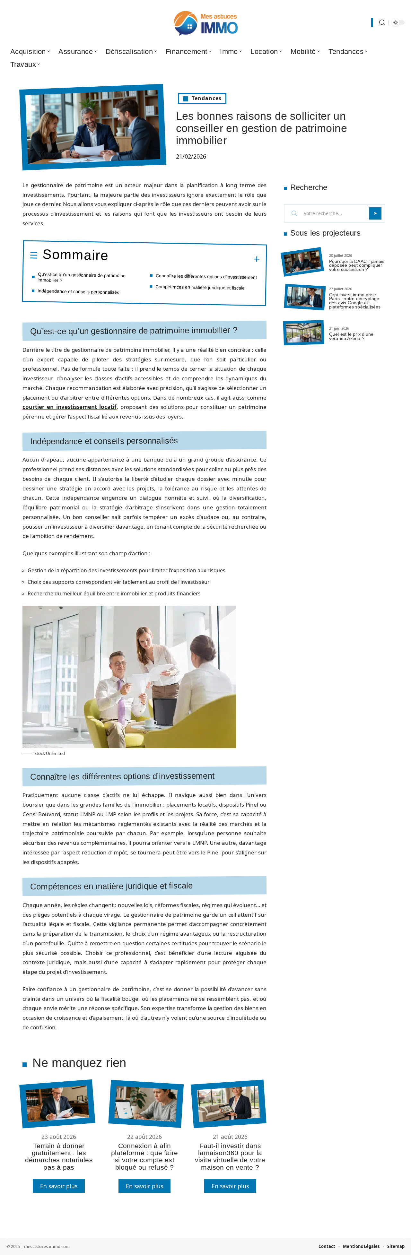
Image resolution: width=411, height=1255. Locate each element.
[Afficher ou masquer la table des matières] (184, 258)
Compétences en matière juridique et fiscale (200, 287)
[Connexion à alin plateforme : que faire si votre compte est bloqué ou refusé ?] (146, 1104)
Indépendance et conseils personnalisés (78, 291)
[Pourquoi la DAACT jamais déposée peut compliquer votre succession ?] (302, 262)
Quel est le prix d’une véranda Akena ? (351, 336)
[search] (382, 23)
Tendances (207, 98)
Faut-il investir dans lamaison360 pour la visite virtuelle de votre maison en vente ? (230, 1156)
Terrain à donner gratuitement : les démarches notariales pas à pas (59, 1156)
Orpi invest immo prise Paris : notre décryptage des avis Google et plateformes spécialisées (355, 300)
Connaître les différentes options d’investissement (206, 276)
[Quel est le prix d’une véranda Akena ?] (303, 332)
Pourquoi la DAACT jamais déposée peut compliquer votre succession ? (357, 265)
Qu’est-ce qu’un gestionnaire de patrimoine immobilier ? (82, 276)
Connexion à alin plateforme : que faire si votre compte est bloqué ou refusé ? (144, 1156)
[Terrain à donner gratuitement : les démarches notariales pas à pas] (57, 1103)
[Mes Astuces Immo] (205, 22)
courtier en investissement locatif (69, 407)
